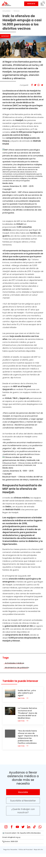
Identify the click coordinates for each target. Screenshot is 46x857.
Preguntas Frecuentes (10, 849)
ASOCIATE (31, 4)
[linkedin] (28, 826)
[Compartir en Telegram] (42, 85)
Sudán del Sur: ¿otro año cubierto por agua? (27, 693)
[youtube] (17, 826)
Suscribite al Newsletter (23, 800)
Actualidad (6, 11)
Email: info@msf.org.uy (11, 837)
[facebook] (11, 826)
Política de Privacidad (26, 849)
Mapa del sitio (38, 849)
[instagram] (5, 826)
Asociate (23, 792)
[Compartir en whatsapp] (39, 85)
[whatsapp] (40, 826)
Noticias (17, 11)
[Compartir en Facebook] (32, 85)
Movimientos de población (17, 667)
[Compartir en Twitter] (35, 85)
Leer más (21, 698)
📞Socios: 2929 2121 (10, 841)
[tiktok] (34, 826)
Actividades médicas (14, 663)
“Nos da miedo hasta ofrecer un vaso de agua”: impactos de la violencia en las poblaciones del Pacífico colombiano (28, 737)
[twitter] (23, 826)
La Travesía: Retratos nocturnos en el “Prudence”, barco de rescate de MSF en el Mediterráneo (27, 713)
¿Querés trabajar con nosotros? (23, 811)
